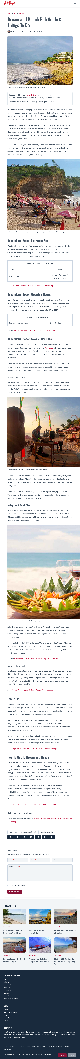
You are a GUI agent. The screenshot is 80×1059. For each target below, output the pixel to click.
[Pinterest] (24, 837)
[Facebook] (10, 837)
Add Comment (14, 867)
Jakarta (6, 982)
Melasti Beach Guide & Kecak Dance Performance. (32, 690)
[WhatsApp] (45, 837)
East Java (7, 993)
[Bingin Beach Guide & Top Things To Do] (40, 916)
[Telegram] (38, 837)
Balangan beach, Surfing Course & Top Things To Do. (36, 659)
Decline (72, 1055)
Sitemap (68, 1046)
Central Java (8, 990)
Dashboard (7, 1049)
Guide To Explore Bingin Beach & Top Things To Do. (35, 330)
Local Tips (7, 1018)
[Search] (71, 3)
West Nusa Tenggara (11, 998)
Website (57, 860)
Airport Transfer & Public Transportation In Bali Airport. (34, 804)
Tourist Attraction (46, 832)
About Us (13, 1046)
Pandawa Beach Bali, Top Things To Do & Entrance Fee (39, 960)
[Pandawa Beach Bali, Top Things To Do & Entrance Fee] (40, 945)
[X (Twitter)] (17, 837)
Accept (62, 1055)
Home (6, 1010)
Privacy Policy (22, 885)
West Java (7, 987)
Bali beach (13, 832)
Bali (9, 927)
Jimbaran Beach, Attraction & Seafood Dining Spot (14, 960)
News (6, 1021)
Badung (5, 927)
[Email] (51, 837)
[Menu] (75, 3)
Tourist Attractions (10, 1012)
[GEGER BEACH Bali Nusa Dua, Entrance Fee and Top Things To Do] (65, 945)
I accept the (18, 885)
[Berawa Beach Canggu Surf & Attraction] (65, 916)
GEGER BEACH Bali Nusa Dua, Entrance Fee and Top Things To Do (65, 961)
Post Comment (14, 892)
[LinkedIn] (31, 837)
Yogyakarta (8, 985)
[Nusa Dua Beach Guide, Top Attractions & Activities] (14, 916)
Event (6, 1015)
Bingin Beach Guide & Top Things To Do (38, 931)
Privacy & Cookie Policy (27, 1046)
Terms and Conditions (55, 1046)
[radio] (27, 95)
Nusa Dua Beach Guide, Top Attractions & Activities (13, 931)
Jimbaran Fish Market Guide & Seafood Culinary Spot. (34, 286)
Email (33, 860)
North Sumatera (9, 996)
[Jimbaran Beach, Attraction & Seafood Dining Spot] (14, 945)
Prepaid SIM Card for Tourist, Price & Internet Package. (35, 749)
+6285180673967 (19, 1037)
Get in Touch (41, 1046)
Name (11, 860)
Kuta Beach (49, 348)
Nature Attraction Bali (28, 832)
